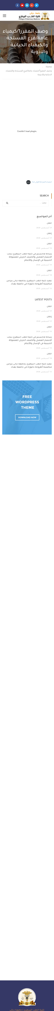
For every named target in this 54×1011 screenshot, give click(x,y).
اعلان (49, 223)
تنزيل (28, 182)
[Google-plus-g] (32, 5)
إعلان (49, 233)
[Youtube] (22, 5)
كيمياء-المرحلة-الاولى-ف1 (42, 182)
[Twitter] (36, 5)
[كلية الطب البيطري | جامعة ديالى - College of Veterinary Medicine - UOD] (34, 15)
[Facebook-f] (17, 5)
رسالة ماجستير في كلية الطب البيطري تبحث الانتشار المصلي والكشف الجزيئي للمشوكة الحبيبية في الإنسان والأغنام (29, 257)
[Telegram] (27, 5)
